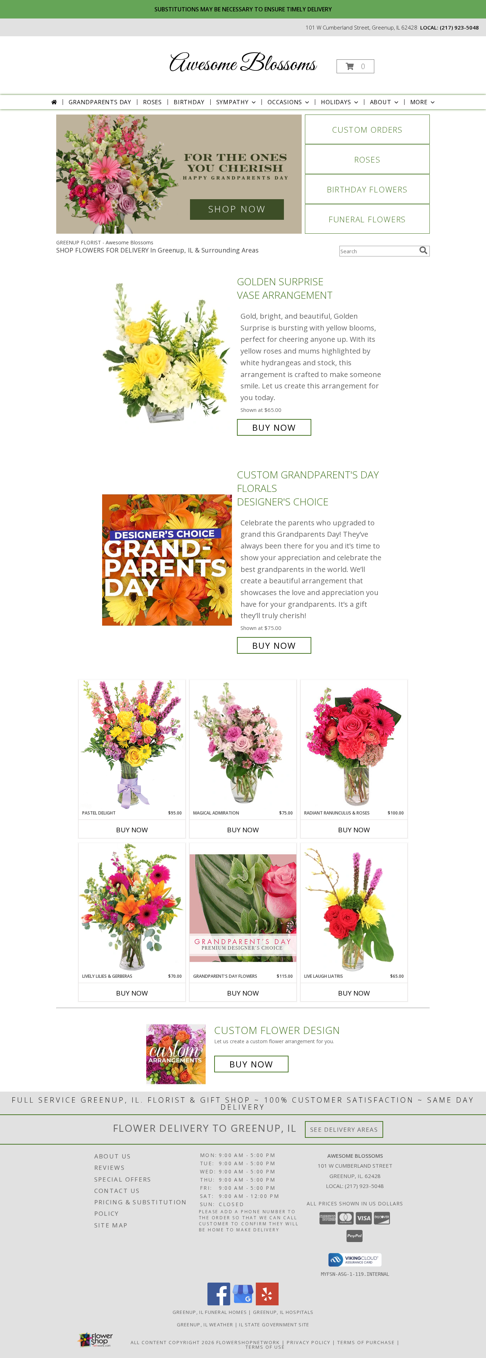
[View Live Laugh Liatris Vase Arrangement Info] (354, 908)
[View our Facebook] (218, 1303)
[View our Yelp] (267, 1303)
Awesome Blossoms (242, 65)
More (419, 102)
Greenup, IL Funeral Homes (210, 1312)
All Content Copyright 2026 (173, 1342)
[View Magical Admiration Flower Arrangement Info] (243, 745)
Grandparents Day (100, 102)
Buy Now (274, 427)
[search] (423, 250)
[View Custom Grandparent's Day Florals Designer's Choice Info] (167, 560)
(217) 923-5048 (459, 27)
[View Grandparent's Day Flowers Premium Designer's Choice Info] (243, 907)
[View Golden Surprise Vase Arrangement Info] (167, 354)
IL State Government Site (274, 1324)
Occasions (285, 102)
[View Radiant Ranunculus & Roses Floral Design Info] (354, 745)
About (380, 102)
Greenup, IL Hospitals (283, 1312)
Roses (152, 102)
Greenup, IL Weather (205, 1324)
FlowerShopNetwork (248, 1342)
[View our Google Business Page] (243, 1303)
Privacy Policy (309, 1342)
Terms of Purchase (366, 1342)
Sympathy (232, 102)
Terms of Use (265, 1347)
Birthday (189, 102)
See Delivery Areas (344, 1129)
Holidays (336, 102)
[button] (355, 66)
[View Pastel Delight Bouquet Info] (132, 744)
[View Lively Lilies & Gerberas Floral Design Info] (132, 908)
